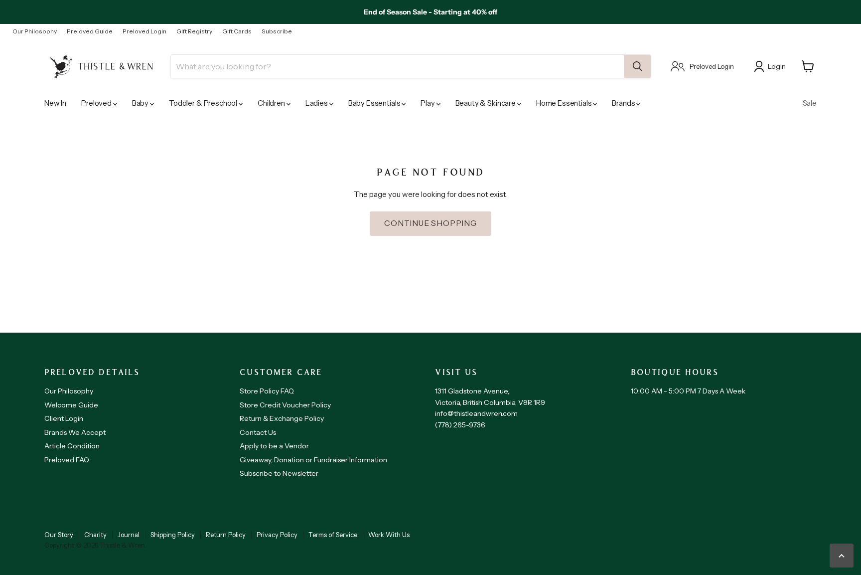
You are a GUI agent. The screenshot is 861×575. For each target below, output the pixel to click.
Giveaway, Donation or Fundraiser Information (313, 459)
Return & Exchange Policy (282, 418)
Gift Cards (237, 31)
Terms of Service (332, 535)
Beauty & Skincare (486, 103)
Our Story (58, 535)
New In (55, 103)
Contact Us (258, 432)
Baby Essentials (375, 103)
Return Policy (226, 535)
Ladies (317, 103)
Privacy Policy (277, 535)
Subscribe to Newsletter (279, 473)
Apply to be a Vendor (274, 445)
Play (428, 103)
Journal (129, 535)
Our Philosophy (34, 31)
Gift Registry (194, 31)
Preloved (97, 103)
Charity (95, 535)
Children (272, 103)
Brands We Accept (75, 432)
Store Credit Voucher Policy (285, 404)
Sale (810, 103)
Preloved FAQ (66, 459)
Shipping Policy (172, 535)
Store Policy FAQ (267, 390)
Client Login (63, 418)
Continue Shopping (430, 223)
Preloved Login (144, 31)
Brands (624, 103)
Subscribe (277, 31)
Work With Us (389, 535)
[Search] (637, 66)
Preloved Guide (90, 31)
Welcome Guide (71, 404)
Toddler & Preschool (204, 103)
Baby (141, 103)
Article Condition (72, 445)
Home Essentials (564, 103)
